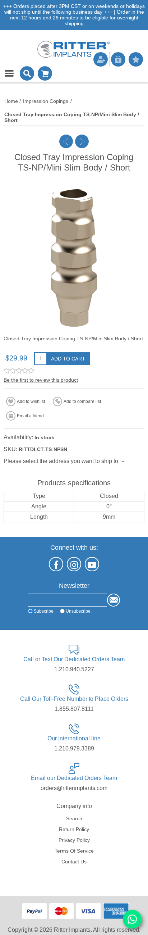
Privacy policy (74, 840)
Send (113, 600)
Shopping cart (45, 73)
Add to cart (68, 359)
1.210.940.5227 (74, 669)
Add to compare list (82, 401)
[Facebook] (56, 564)
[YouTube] (92, 564)
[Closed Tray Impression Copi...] (66, 141)
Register (100, 59)
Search (74, 818)
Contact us (74, 861)
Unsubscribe (78, 611)
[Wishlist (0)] (136, 59)
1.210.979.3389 (74, 748)
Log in (118, 59)
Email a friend (30, 415)
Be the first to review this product (41, 380)
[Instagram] (74, 564)
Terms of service (74, 851)
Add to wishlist (31, 401)
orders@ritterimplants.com (74, 788)
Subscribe (44, 611)
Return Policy (74, 829)
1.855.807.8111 (74, 709)
